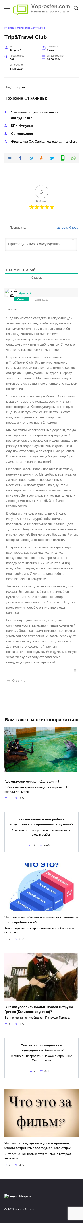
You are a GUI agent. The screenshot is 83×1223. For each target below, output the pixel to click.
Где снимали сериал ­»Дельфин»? (31, 781)
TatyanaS (24, 293)
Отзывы (39, 28)
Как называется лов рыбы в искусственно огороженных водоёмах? (41, 821)
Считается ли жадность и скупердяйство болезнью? (42, 1047)
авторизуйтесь (67, 227)
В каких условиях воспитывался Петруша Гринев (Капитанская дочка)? (38, 1009)
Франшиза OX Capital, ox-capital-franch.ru (44, 141)
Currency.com (22, 133)
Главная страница (17, 28)
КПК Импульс (22, 126)
